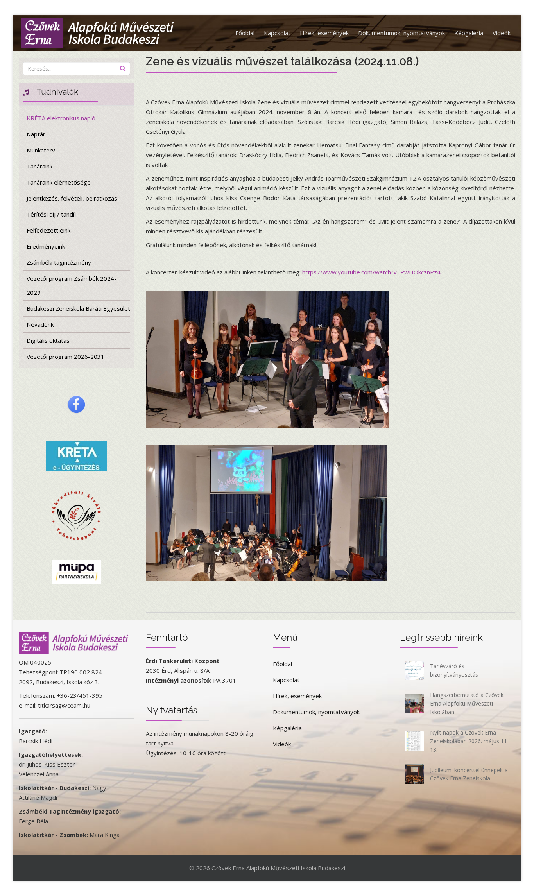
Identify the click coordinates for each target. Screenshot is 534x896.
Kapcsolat (277, 33)
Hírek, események (324, 33)
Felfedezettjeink (48, 230)
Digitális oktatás (48, 340)
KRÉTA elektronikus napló (61, 118)
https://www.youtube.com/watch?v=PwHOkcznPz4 (371, 272)
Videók (502, 33)
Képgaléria (468, 33)
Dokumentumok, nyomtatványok (401, 33)
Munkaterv (41, 150)
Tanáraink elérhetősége (59, 182)
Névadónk (40, 324)
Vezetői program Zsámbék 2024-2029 (71, 285)
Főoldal (244, 33)
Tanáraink (39, 166)
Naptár (36, 134)
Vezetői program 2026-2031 (65, 356)
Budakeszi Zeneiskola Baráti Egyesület (78, 308)
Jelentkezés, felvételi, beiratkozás (72, 198)
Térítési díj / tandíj (51, 214)
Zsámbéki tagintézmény (59, 262)
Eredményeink (46, 246)
